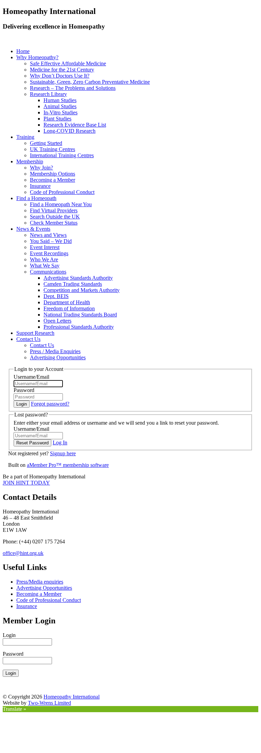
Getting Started (46, 143)
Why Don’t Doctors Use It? (59, 76)
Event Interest (44, 247)
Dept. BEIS (56, 296)
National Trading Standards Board (80, 314)
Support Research (35, 333)
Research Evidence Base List (75, 125)
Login (9, 635)
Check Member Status (53, 223)
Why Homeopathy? (37, 57)
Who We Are (44, 259)
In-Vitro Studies (60, 112)
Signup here (63, 453)
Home (23, 51)
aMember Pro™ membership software (68, 465)
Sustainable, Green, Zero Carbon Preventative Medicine (90, 82)
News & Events (33, 229)
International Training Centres (62, 155)
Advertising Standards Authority (78, 278)
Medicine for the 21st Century (62, 69)
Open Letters (57, 321)
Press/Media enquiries (39, 582)
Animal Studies (60, 106)
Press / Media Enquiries (55, 351)
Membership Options (52, 174)
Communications (48, 272)
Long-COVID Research (69, 131)
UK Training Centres (52, 149)
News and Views (48, 235)
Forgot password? (50, 404)
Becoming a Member (52, 180)
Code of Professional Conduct (62, 192)
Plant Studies (57, 118)
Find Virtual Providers (53, 210)
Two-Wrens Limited (49, 703)
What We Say (44, 265)
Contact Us (28, 339)
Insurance (40, 186)
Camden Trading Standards (73, 284)
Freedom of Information (69, 308)
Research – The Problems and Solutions (73, 88)
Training (25, 137)
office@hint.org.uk (23, 553)
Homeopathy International (72, 697)
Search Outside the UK (55, 216)
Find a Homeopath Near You (61, 204)
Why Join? (41, 167)
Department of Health (67, 302)
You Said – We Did (51, 241)
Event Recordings (49, 253)
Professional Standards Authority (79, 327)
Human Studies (60, 100)
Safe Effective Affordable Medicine (68, 63)
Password (24, 390)
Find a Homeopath (36, 198)
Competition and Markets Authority (82, 290)
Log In (60, 442)
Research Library (48, 94)
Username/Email (31, 377)
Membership (29, 161)
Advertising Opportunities (58, 357)
